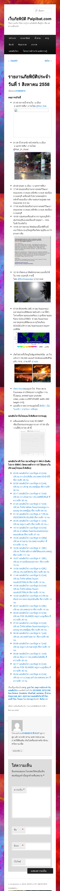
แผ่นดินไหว (13, 51)
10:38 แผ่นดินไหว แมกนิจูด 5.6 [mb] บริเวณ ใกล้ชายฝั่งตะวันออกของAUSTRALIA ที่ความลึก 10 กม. (29, 589)
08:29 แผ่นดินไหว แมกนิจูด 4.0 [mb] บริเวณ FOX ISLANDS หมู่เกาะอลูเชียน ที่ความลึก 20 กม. (32, 616)
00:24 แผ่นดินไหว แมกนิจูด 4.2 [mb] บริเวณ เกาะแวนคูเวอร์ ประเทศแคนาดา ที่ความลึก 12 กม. (32, 677)
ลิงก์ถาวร (44, 698)
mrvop (30, 698)
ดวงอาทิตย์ (25, 38)
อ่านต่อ (35, 361)
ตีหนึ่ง (42, 405)
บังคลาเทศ (12, 696)
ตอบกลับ (17, 750)
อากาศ (34, 44)
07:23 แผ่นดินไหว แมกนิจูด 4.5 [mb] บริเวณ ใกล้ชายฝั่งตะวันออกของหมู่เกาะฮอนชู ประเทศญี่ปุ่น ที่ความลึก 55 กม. (31, 626)
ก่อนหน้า (13, 60)
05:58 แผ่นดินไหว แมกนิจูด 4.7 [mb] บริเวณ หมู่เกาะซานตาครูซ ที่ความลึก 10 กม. (31, 647)
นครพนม (40, 693)
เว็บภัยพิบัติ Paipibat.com (29, 18)
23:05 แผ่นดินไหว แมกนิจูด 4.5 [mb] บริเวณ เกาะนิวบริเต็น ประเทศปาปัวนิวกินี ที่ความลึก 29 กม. (31, 476)
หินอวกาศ (22, 44)
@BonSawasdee (25, 278)
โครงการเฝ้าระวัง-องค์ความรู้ (35, 51)
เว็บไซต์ (17, 861)
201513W (46, 690)
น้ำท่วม (38, 38)
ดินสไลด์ (31, 693)
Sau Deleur (13, 693)
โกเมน (20, 698)
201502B (37, 690)
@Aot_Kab (41, 105)
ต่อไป (48, 60)
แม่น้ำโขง (12, 698)
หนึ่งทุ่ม (34, 409)
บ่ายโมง (25, 409)
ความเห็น (19, 789)
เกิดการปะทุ (18, 388)
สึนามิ (11, 44)
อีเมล (19, 845)
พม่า (20, 696)
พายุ (47, 38)
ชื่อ (19, 829)
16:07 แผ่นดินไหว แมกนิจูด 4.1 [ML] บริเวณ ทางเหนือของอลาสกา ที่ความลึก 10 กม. (31, 562)
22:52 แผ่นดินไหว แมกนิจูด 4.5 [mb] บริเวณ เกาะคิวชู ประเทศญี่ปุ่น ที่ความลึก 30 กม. (31, 487)
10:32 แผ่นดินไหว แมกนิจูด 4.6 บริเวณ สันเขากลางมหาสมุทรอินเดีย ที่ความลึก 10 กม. (32, 599)
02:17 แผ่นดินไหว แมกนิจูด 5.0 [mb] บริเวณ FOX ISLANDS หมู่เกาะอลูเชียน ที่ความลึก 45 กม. (32, 667)
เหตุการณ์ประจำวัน (43, 687)
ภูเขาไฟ (30, 687)
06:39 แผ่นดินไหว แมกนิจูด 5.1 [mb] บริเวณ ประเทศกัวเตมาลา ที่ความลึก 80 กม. (31, 636)
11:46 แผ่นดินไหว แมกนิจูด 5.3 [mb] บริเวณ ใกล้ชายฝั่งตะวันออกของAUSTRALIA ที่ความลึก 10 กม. (29, 578)
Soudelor (23, 693)
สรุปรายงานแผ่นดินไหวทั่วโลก (35, 696)
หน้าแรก (12, 38)
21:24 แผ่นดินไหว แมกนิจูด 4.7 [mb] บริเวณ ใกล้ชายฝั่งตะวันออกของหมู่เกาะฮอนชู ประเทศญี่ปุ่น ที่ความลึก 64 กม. (31, 507)
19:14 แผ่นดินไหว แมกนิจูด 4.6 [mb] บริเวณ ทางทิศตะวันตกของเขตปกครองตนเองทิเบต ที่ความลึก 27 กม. (30, 531)
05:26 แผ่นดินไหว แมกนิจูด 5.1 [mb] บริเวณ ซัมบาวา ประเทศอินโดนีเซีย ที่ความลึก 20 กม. (30, 657)
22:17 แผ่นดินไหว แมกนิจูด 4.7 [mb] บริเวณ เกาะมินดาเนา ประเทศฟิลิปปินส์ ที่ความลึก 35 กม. (31, 497)
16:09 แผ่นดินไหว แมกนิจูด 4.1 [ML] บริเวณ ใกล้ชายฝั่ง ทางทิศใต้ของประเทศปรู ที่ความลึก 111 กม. (32, 551)
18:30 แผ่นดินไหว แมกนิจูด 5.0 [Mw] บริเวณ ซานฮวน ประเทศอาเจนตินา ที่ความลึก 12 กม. (30, 541)
